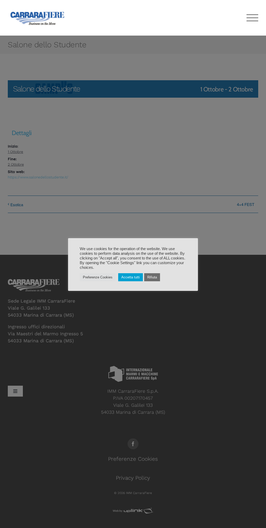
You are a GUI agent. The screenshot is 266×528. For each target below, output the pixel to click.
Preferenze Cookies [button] (97, 277)
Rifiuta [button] (152, 277)
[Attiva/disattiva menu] (252, 17)
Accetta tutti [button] (130, 277)
